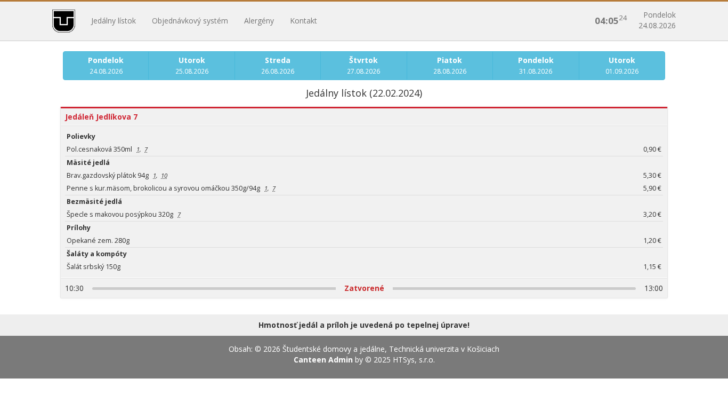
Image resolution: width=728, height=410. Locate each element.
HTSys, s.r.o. (414, 359)
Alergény (259, 20)
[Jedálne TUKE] (63, 21)
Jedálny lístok (113, 20)
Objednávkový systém (190, 20)
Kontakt (303, 20)
